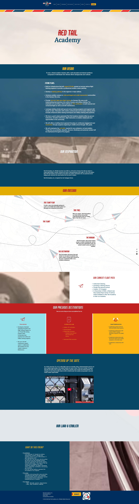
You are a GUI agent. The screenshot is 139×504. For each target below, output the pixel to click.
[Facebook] (137, 249)
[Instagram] (137, 251)
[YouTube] (137, 254)
